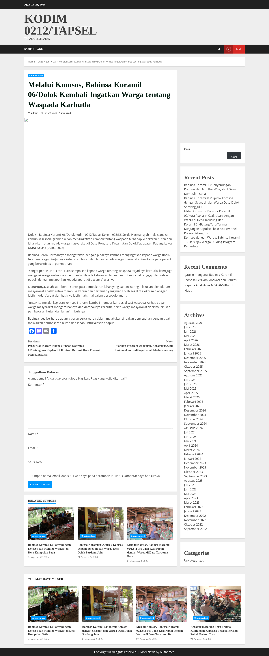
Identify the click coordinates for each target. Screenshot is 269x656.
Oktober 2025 (193, 367)
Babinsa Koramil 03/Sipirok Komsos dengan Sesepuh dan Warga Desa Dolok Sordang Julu (101, 523)
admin (34, 112)
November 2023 (195, 467)
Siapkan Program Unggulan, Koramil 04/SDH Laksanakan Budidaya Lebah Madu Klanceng (144, 346)
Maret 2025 (192, 397)
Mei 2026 (190, 336)
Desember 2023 (195, 463)
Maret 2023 (192, 502)
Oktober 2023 (193, 472)
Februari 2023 (193, 507)
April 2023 (191, 498)
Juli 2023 (189, 485)
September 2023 (195, 476)
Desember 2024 (195, 410)
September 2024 (195, 424)
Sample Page (33, 49)
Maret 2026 (192, 345)
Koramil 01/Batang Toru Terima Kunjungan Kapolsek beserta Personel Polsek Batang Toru (210, 228)
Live (239, 49)
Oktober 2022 (193, 524)
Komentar (36, 385)
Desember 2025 (195, 358)
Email (33, 448)
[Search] (219, 49)
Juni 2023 (190, 489)
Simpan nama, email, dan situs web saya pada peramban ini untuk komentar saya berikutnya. (96, 476)
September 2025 (195, 371)
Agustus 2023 (193, 481)
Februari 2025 (193, 402)
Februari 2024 (193, 454)
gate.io (189, 275)
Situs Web (35, 462)
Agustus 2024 (193, 428)
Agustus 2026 (193, 323)
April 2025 (191, 393)
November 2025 (195, 362)
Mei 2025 (190, 388)
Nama (33, 434)
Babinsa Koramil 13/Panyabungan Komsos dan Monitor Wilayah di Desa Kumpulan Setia (51, 523)
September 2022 (195, 529)
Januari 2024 (192, 459)
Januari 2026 (192, 353)
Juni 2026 (190, 331)
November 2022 (195, 520)
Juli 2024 (189, 432)
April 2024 (191, 445)
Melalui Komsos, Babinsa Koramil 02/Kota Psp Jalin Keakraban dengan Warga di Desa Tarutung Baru (150, 523)
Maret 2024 (192, 450)
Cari (187, 149)
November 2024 (195, 415)
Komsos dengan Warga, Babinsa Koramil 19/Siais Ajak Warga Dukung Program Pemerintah (212, 242)
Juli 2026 (189, 327)
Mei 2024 (190, 441)
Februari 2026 (193, 349)
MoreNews (147, 652)
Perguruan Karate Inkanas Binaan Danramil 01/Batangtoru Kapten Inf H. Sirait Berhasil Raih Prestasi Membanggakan (64, 348)
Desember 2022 (195, 516)
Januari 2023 (192, 511)
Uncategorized (36, 75)
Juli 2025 (189, 380)
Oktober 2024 (193, 419)
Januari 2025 (192, 406)
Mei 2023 (190, 494)
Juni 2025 (190, 384)
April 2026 (191, 340)
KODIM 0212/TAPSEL (60, 24)
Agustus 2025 (193, 375)
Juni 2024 (190, 437)
